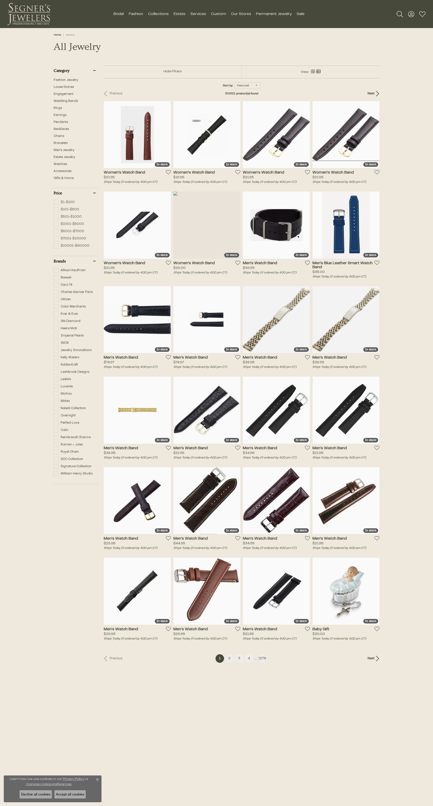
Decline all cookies (35, 794)
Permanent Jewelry (274, 14)
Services (198, 14)
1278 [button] (262, 658)
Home (57, 35)
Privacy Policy (73, 779)
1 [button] (221, 658)
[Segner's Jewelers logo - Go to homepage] (29, 14)
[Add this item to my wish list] (167, 172)
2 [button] (229, 658)
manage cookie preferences (49, 784)
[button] (400, 14)
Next (371, 93)
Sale (300, 14)
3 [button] (239, 658)
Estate (179, 14)
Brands (60, 261)
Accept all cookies (70, 794)
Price (58, 193)
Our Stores (241, 14)
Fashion (136, 14)
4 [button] (249, 658)
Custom (218, 14)
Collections (158, 14)
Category (61, 71)
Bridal (119, 14)
